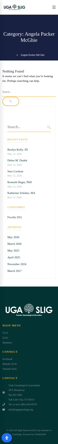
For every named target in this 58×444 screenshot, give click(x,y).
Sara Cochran (15, 171)
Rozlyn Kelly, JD (17, 149)
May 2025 (13, 250)
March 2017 (14, 270)
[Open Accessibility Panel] (7, 437)
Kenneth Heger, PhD (19, 182)
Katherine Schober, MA (21, 193)
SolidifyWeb (40, 434)
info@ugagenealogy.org (21, 409)
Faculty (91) (14, 217)
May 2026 (13, 237)
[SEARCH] (49, 127)
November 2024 (16, 264)
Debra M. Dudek (17, 160)
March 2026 (14, 243)
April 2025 (13, 257)
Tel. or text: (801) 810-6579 (23, 404)
